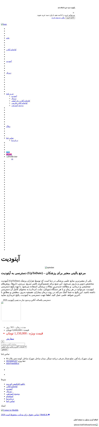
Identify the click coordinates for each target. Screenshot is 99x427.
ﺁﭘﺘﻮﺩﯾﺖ (9, 61)
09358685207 (12, 361)
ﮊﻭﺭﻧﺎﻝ (8, 73)
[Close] (73, 12)
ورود (8, 152)
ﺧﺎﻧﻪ (7, 38)
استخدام (9, 396)
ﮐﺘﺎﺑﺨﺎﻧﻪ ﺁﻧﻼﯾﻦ (11, 50)
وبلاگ (8, 126)
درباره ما (14, 140)
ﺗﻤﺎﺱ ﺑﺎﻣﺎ (10, 138)
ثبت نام (9, 154)
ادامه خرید (70, 18)
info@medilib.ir (12, 363)
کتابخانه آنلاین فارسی (19, 103)
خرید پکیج (10, 94)
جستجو (4, 349)
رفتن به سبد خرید (58, 18)
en (12, 159)
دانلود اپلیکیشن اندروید (15, 384)
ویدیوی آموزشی (17, 105)
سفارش (10, 338)
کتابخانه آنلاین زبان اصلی (20, 101)
